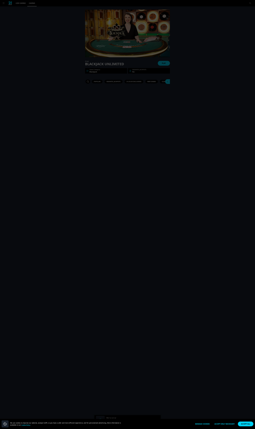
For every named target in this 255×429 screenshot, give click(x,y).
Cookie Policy (25, 425)
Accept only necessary (224, 424)
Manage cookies (202, 424)
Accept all (245, 424)
